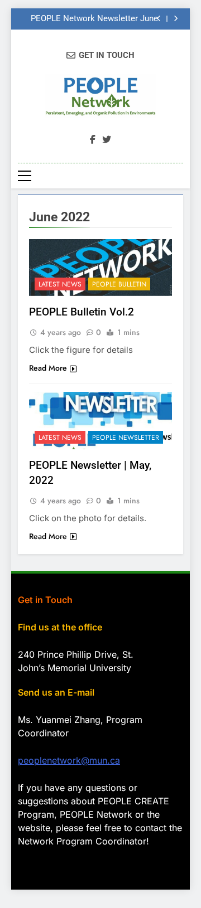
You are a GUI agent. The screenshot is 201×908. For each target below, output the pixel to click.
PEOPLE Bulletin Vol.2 (81, 311)
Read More (48, 367)
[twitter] (106, 140)
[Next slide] (175, 18)
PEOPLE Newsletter (125, 438)
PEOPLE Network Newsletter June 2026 (94, 18)
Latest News (60, 284)
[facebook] (93, 140)
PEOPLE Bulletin (119, 284)
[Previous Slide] (158, 18)
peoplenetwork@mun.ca (69, 760)
